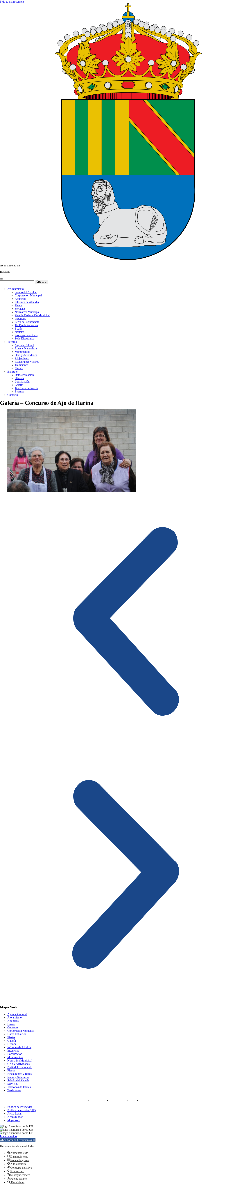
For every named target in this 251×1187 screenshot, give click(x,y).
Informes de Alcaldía (27, 302)
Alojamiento (22, 358)
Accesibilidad (15, 1116)
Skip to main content (12, 1)
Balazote (12, 371)
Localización (22, 381)
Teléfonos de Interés (26, 388)
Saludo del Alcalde (26, 292)
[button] (125, 622)
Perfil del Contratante (27, 321)
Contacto (12, 394)
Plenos (18, 305)
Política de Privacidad (20, 1106)
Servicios (20, 308)
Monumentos (22, 351)
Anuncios (20, 298)
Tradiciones (21, 365)
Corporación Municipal (28, 295)
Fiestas (19, 368)
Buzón (18, 328)
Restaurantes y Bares (27, 361)
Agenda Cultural (24, 345)
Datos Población (24, 374)
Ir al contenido (8, 1136)
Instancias (20, 318)
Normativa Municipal (27, 312)
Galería (19, 384)
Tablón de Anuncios (26, 325)
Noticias (19, 331)
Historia (19, 378)
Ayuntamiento (15, 288)
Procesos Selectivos (26, 335)
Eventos (19, 391)
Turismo (12, 341)
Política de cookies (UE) (21, 1110)
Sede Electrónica (24, 338)
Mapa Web (13, 1120)
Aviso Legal (14, 1113)
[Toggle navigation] (1, 278)
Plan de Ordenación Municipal (32, 315)
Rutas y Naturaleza (26, 348)
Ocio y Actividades (26, 355)
